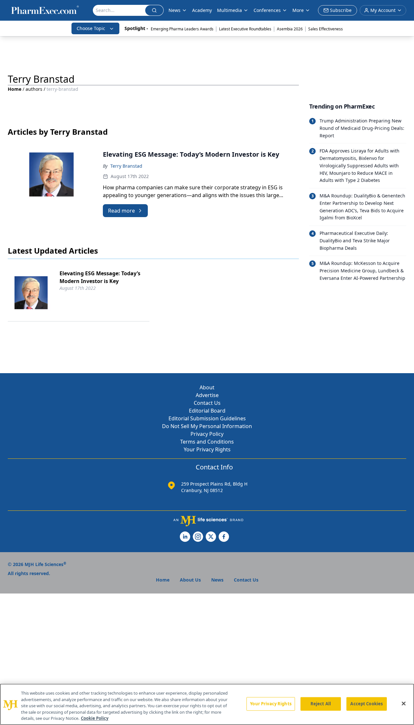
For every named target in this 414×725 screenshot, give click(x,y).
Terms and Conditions (207, 441)
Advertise (207, 395)
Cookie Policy (94, 718)
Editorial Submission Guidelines (207, 418)
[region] (207, 704)
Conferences (267, 10)
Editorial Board (207, 410)
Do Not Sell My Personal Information (207, 426)
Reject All (320, 704)
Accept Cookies (366, 704)
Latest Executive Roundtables (245, 29)
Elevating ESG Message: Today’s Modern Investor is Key (100, 277)
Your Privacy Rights (207, 449)
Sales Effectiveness (325, 29)
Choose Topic (91, 28)
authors (34, 89)
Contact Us (207, 402)
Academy (202, 10)
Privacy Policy (207, 433)
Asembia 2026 (290, 29)
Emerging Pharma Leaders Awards (182, 29)
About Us (190, 580)
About (207, 387)
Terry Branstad (126, 166)
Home (14, 89)
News (174, 10)
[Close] (404, 704)
